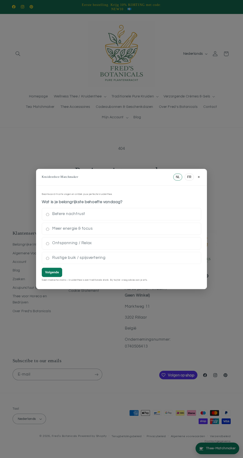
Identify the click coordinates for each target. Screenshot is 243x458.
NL (178, 177)
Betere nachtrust (68, 214)
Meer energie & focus (72, 228)
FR (189, 177)
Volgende (52, 272)
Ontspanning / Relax (72, 243)
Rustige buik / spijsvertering (78, 258)
